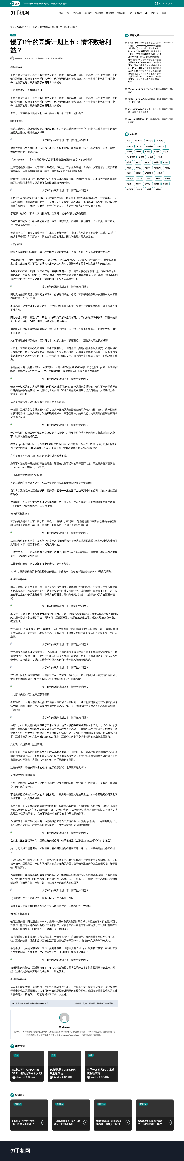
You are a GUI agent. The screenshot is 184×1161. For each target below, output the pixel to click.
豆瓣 (61, 58)
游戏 (149, 178)
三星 (148, 151)
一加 (139, 151)
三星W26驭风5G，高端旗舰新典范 (100, 1071)
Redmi (161, 146)
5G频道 (138, 13)
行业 (13, 35)
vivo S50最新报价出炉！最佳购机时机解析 (144, 120)
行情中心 (18, 1104)
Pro (140, 146)
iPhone (150, 141)
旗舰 (129, 173)
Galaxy (139, 141)
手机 (139, 168)
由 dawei (18, 58)
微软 (157, 162)
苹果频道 (110, 13)
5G (129, 141)
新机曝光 (88, 13)
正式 (140, 178)
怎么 (166, 162)
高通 (149, 189)
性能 (129, 168)
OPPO (130, 146)
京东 (166, 151)
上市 (50, 58)
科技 (159, 178)
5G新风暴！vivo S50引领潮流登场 (63, 1071)
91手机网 (19, 13)
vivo (130, 151)
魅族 (159, 189)
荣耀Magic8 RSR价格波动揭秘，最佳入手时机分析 (144, 100)
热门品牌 (77, 13)
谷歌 (166, 184)
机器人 (130, 178)
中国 (157, 151)
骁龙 (140, 189)
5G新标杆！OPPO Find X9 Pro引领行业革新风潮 (27, 1071)
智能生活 (154, 13)
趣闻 (164, 13)
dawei (66, 1027)
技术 (148, 168)
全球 (151, 157)
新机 (168, 168)
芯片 (139, 184)
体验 (142, 157)
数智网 (158, 168)
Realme (150, 146)
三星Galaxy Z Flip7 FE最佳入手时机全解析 (145, 90)
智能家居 (121, 13)
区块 (160, 157)
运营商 (130, 189)
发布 (139, 162)
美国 (129, 184)
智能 (139, 173)
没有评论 (41, 58)
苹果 (148, 184)
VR (146, 13)
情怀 (55, 58)
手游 (130, 13)
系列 (168, 178)
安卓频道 (99, 13)
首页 (61, 13)
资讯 (68, 13)
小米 (148, 162)
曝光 (160, 173)
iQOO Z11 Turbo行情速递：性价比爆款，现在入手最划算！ (144, 110)
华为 (129, 162)
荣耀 (157, 184)
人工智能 (131, 157)
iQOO (161, 141)
